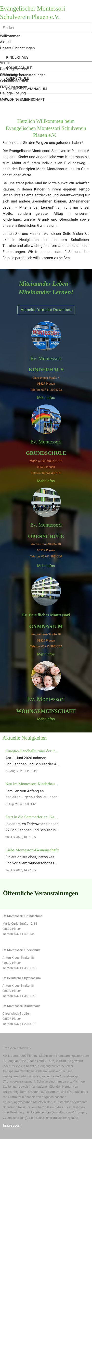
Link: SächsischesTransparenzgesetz (53, 1118)
